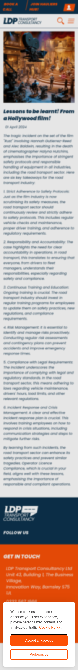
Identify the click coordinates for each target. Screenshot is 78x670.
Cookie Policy (50, 627)
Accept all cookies (39, 640)
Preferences (39, 654)
